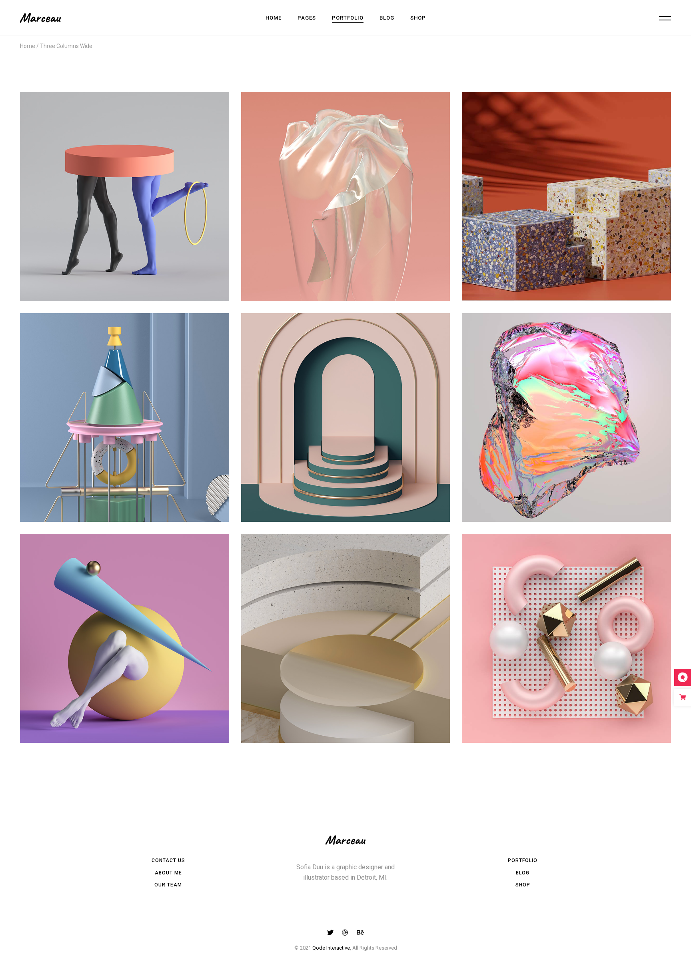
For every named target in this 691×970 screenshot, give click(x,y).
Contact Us (168, 860)
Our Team (168, 885)
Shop (522, 885)
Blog (522, 873)
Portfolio (522, 860)
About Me (168, 873)
